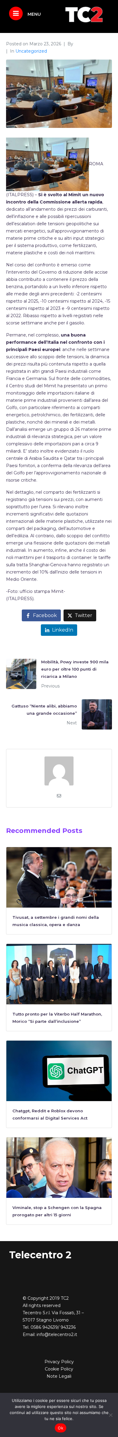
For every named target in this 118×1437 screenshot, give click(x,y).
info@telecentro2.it (57, 1334)
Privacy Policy (59, 1361)
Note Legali (59, 1376)
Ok (60, 1428)
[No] (110, 1415)
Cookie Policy (59, 1369)
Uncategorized (31, 51)
